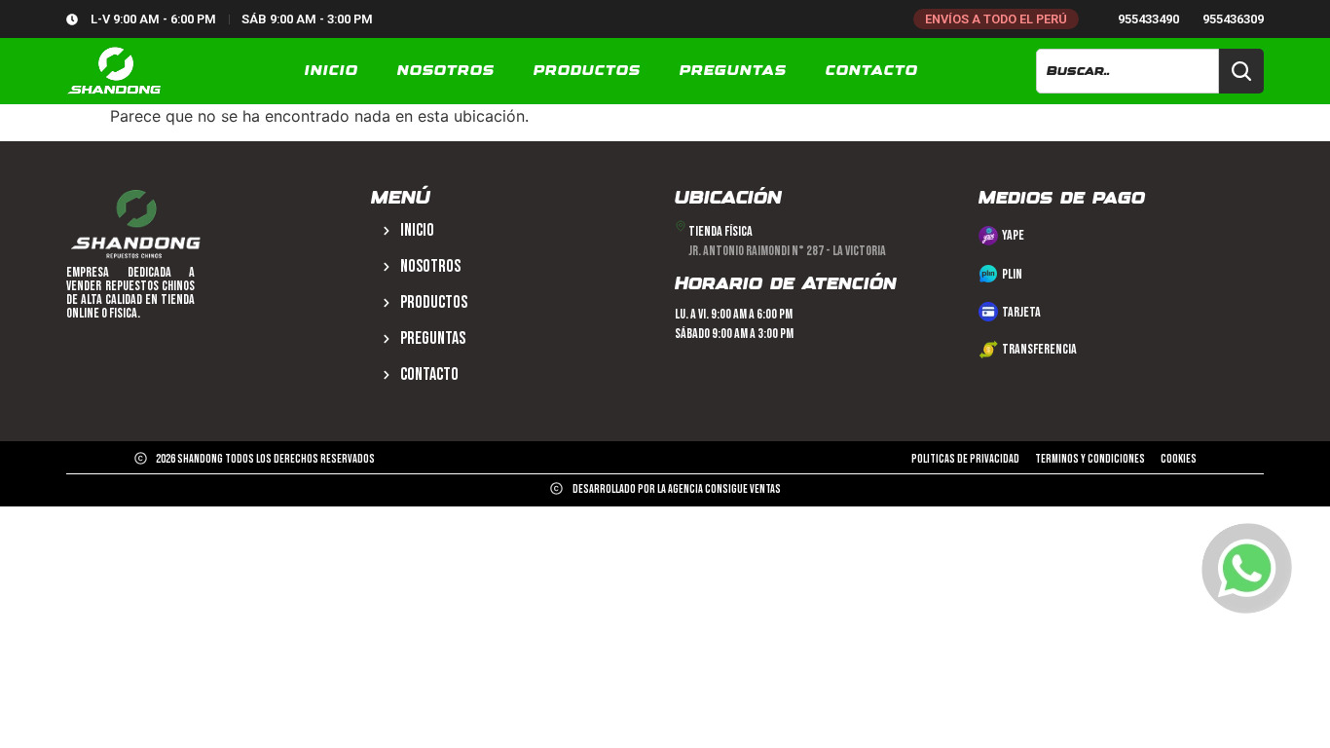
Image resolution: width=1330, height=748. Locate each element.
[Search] (1241, 71)
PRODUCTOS (587, 71)
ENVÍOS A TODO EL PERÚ (996, 19)
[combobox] (1127, 71)
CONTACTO (872, 71)
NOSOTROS (446, 71)
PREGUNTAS (733, 71)
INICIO (331, 71)
